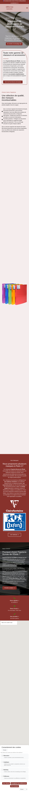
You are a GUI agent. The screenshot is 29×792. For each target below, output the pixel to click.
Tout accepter (14, 786)
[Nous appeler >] (14, 598)
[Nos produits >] (14, 614)
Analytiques (6, 762)
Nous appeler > (14, 600)
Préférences (6, 776)
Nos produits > (14, 616)
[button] (27, 8)
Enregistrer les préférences (18, 783)
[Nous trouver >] (14, 606)
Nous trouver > (14, 608)
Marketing (6, 769)
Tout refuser (6, 783)
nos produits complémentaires (16, 74)
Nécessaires (6, 755)
